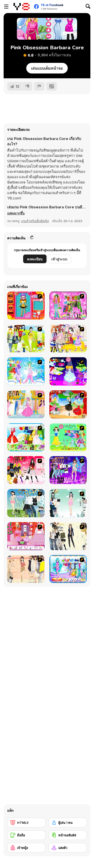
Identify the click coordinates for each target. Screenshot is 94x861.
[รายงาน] (39, 86)
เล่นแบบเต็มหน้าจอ (47, 68)
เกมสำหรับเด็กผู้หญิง (35, 221)
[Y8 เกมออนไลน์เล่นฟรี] (21, 6)
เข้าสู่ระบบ (59, 259)
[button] (16, 213)
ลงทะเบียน (35, 259)
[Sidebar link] (6, 6)
